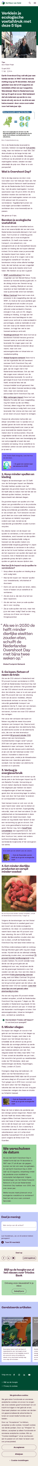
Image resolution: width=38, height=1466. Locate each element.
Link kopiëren (29, 1258)
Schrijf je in (19, 1291)
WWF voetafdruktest (13, 275)
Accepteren (19, 1447)
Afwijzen (19, 1454)
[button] (35, 1342)
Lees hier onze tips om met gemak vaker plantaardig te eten (19, 988)
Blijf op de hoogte (11, 1382)
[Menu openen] (35, 3)
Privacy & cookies (11, 1386)
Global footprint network (14, 358)
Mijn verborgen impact (13, 397)
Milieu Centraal (10, 295)
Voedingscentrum (11, 335)
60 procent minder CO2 (20, 735)
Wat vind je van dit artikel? (13, 1225)
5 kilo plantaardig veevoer (21, 975)
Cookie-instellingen (20, 1460)
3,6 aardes (30, 148)
